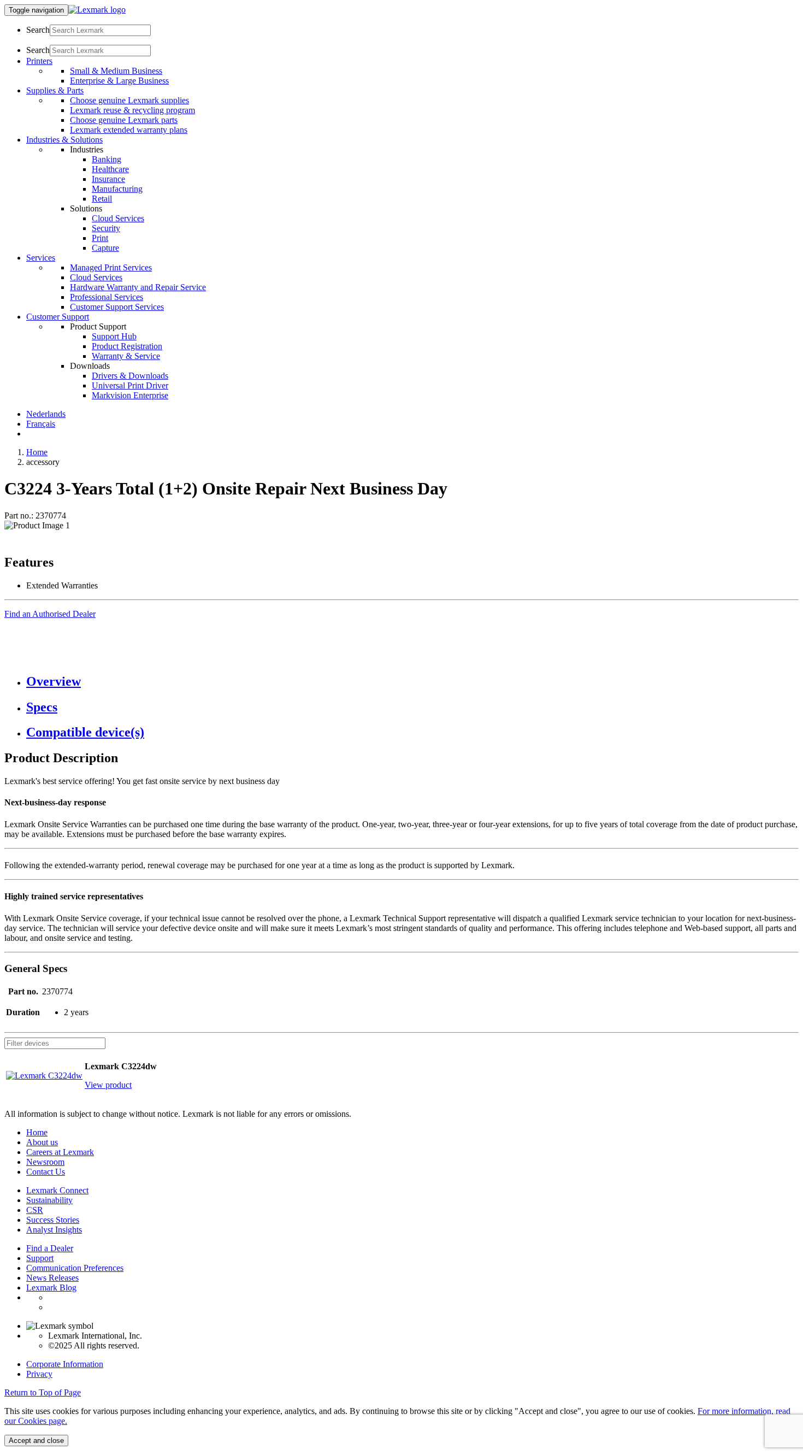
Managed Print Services (111, 267)
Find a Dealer (49, 1248)
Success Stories (52, 1219)
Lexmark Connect (57, 1190)
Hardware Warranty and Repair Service (138, 287)
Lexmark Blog (51, 1287)
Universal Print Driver (130, 385)
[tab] (412, 681)
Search (38, 29)
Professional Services (106, 297)
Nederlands (46, 414)
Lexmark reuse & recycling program (132, 110)
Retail (102, 198)
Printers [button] (39, 61)
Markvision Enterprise (130, 395)
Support (40, 1258)
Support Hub (114, 336)
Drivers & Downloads (130, 375)
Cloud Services (118, 218)
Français (40, 423)
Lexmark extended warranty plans (128, 129)
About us (42, 1142)
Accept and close (36, 1440)
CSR (34, 1210)
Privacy (39, 1374)
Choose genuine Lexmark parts (124, 120)
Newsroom (45, 1162)
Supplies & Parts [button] (55, 90)
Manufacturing (117, 188)
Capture (105, 247)
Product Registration (127, 346)
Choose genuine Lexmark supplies (129, 100)
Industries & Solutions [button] (64, 139)
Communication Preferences (74, 1268)
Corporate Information (64, 1364)
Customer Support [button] (57, 316)
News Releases (52, 1277)
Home (37, 452)
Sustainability (49, 1200)
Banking (106, 159)
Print (100, 238)
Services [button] (40, 257)
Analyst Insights (54, 1229)
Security (106, 228)
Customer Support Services (117, 306)
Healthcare (110, 169)
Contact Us (45, 1171)
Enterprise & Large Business (119, 80)
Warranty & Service (126, 356)
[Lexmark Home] (97, 9)
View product (108, 1084)
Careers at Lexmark (60, 1152)
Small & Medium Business (116, 70)
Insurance (108, 179)
